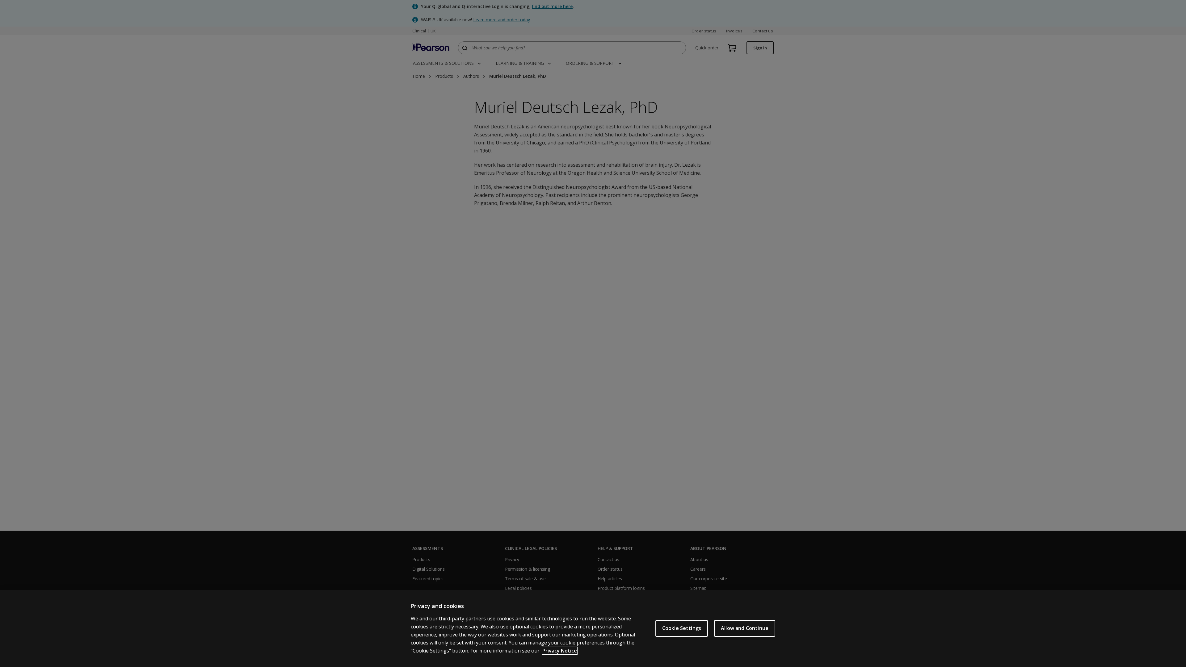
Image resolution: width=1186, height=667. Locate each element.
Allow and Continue (744, 628)
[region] (593, 628)
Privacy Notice (559, 650)
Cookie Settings (681, 628)
